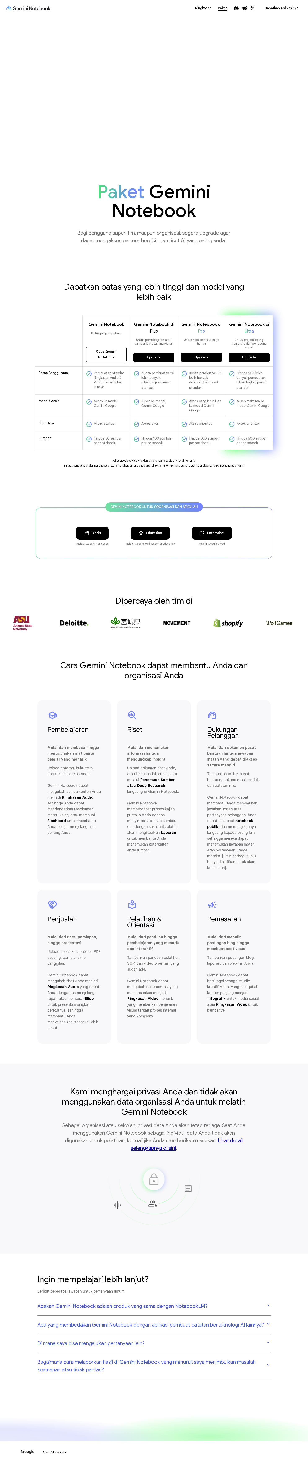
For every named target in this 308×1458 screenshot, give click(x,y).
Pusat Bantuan (228, 465)
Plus (134, 460)
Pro (140, 460)
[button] (154, 1306)
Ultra (151, 460)
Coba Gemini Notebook (106, 354)
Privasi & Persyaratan (55, 1452)
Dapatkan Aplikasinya (281, 8)
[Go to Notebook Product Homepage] (28, 8)
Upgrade (154, 357)
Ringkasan (203, 8)
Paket (222, 8)
